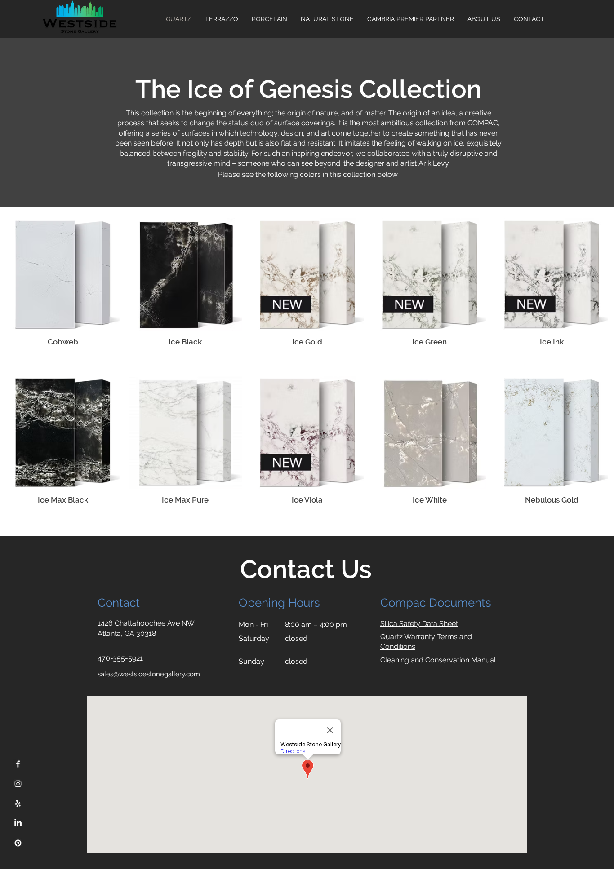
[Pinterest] (17, 842)
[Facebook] (17, 763)
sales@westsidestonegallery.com (149, 674)
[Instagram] (17, 783)
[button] (484, 19)
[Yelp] (17, 803)
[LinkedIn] (17, 823)
